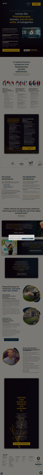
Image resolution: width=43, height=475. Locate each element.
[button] (41, 455)
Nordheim (17, 460)
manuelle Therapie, (6, 185)
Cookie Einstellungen (23, 236)
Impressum (23, 458)
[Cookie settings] (2, 474)
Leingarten (17, 458)
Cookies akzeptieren (27, 238)
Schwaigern (17, 459)
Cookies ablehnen (15, 238)
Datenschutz (23, 459)
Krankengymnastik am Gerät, (8, 186)
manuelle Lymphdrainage (7, 187)
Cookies (23, 460)
